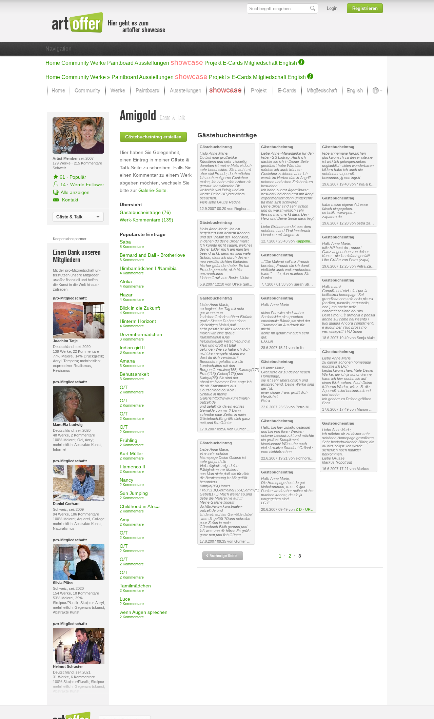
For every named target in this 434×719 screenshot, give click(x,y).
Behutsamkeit (134, 376)
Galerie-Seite (152, 190)
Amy (132, 521)
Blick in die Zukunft (140, 310)
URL (309, 509)
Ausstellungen (152, 63)
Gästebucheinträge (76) (145, 212)
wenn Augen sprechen (143, 614)
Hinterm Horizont (138, 323)
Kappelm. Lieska (310, 241)
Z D (299, 509)
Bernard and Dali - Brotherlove (152, 257)
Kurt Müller (132, 455)
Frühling (132, 442)
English (288, 63)
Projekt (212, 63)
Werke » (100, 77)
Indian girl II (132, 349)
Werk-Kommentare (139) (146, 219)
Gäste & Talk (69, 216)
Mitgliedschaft (260, 63)
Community (75, 63)
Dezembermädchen (141, 336)
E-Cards (233, 63)
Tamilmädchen (135, 587)
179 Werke (62, 163)
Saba (132, 244)
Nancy (132, 482)
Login (332, 8)
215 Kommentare (88, 163)
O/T (132, 389)
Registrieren (365, 8)
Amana (132, 363)
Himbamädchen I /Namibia (148, 270)
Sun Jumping (134, 495)
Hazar (132, 297)
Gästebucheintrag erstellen (153, 136)
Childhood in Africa (140, 508)
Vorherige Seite (223, 555)
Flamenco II (132, 468)
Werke (98, 63)
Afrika (132, 283)
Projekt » (219, 77)
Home (52, 63)
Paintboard (120, 63)
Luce (132, 601)
